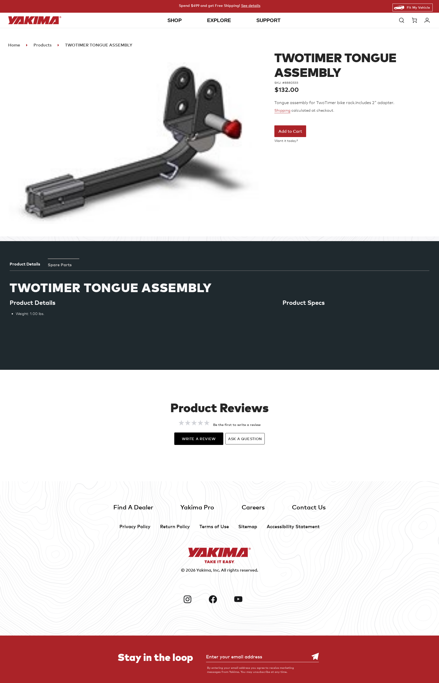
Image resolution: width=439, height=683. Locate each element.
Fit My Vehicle (418, 7)
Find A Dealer (133, 507)
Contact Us (309, 507)
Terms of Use (214, 526)
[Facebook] (219, 599)
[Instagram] (194, 599)
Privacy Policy (134, 526)
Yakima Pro (197, 507)
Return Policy (175, 526)
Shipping (282, 110)
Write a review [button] (199, 439)
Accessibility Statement (293, 526)
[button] (403, 20)
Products (43, 44)
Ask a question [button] (245, 439)
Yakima (203, 570)
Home (14, 44)
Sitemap (247, 526)
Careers (253, 507)
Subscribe (312, 656)
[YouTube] (245, 599)
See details (250, 5)
